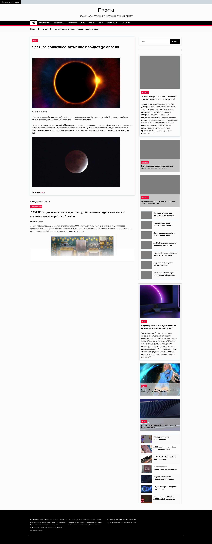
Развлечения (111, 23)
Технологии (59, 23)
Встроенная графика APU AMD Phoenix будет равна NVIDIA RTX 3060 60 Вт (163, 498)
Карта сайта (125, 23)
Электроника (44, 23)
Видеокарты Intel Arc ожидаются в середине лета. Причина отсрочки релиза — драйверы (163, 478)
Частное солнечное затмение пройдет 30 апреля (75, 47)
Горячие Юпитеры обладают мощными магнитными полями (165, 254)
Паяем (106, 10)
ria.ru (43, 192)
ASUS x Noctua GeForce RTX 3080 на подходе (164, 458)
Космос (92, 23)
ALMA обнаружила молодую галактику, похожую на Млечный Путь (164, 244)
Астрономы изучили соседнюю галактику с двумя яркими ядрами (158, 202)
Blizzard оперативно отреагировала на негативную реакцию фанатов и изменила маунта (165, 438)
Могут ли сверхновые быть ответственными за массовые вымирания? (164, 234)
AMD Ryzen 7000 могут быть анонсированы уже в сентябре (164, 448)
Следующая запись (38, 202)
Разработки (72, 23)
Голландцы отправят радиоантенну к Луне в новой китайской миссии (163, 224)
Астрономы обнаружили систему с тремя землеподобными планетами (163, 264)
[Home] (33, 23)
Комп (101, 23)
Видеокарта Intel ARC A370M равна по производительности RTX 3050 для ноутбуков (158, 327)
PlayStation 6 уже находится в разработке (165, 488)
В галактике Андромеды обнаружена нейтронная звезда (163, 274)
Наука (83, 23)
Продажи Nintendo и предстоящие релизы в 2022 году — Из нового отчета (159, 391)
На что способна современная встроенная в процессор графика (164, 468)
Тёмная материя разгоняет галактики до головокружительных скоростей (158, 98)
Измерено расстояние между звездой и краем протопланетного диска (157, 167)
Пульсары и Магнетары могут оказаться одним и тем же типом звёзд (163, 214)
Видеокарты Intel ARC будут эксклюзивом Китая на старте (158, 426)
